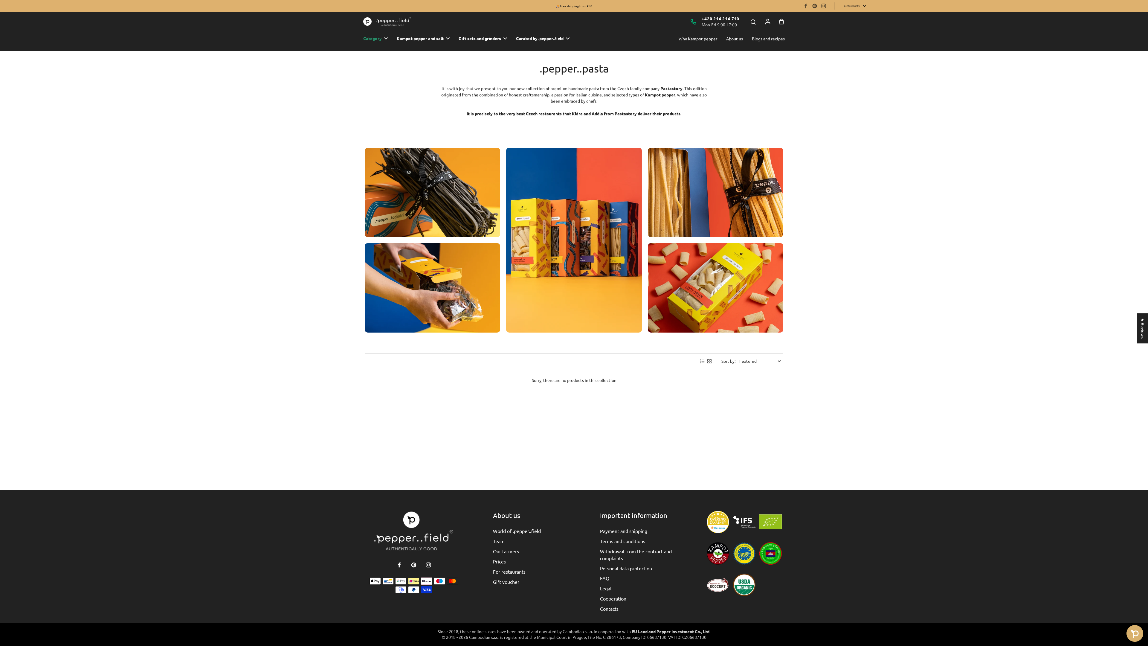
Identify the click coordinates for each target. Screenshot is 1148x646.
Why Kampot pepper (698, 38)
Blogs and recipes (768, 38)
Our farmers (506, 551)
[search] (753, 22)
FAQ (604, 578)
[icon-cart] (781, 21)
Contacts (609, 609)
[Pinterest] (814, 6)
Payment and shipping (623, 531)
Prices (499, 561)
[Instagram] (823, 6)
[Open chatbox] (1134, 633)
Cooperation (613, 598)
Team (499, 541)
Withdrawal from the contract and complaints (636, 554)
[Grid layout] (709, 361)
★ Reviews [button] (1143, 328)
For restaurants (509, 572)
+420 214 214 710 (720, 18)
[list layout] (702, 361)
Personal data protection (626, 568)
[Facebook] (805, 6)
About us (734, 38)
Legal (605, 588)
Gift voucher (506, 582)
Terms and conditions (622, 541)
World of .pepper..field (517, 531)
